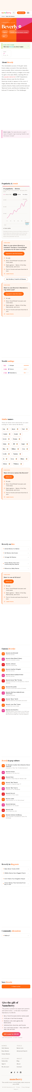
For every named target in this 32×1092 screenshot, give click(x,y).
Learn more (9, 273)
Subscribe (21, 12)
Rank (15, 194)
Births (19, 194)
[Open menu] (28, 12)
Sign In (4, 1064)
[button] (16, 986)
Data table (7, 228)
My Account (5, 1067)
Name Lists (20, 1048)
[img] (16, 209)
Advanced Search (22, 1051)
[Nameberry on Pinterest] (17, 1072)
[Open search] (14, 12)
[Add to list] (20, 26)
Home (3, 16)
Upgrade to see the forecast (14, 253)
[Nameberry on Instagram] (21, 1072)
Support (16, 1089)
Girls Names (5, 1048)
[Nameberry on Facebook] (14, 1072)
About (19, 1064)
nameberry (16, 1079)
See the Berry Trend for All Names (16, 279)
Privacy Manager (26, 1087)
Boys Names (5, 1051)
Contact (19, 1067)
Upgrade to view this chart (14, 294)
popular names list (9, 77)
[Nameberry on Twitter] (11, 1072)
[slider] (26, 223)
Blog (18, 1061)
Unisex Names (6, 1054)
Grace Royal (6, 22)
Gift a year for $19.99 (11, 1034)
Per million (25, 194)
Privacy (18, 1087)
